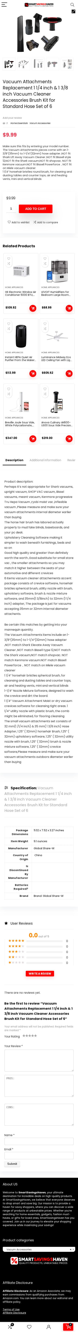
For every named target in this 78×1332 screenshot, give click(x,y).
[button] (73, 11)
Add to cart (35, 209)
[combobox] (39, 1249)
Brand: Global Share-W (48, 896)
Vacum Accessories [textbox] (37, 1249)
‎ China (38, 855)
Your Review (13, 1046)
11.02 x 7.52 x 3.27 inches (49, 830)
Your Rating (12, 1036)
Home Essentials (19, 123)
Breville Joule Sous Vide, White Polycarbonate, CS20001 (20, 425)
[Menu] (4, 5)
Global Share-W (44, 848)
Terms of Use (11, 1309)
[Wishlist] (29, 1327)
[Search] (72, 5)
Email (8, 1149)
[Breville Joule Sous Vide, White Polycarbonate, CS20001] (21, 401)
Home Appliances (14, 287)
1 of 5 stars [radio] (23, 1035)
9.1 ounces (40, 841)
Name (9, 1135)
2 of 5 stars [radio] (25, 1035)
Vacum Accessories (39, 123)
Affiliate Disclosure (14, 1313)
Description (14, 460)
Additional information (45, 460)
